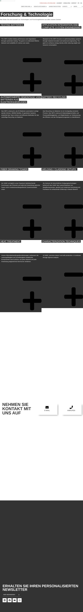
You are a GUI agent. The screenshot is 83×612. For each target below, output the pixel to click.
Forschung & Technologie (47, 3)
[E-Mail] (47, 407)
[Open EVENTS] (71, 6)
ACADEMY (59, 3)
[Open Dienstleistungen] (46, 6)
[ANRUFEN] (71, 407)
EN (81, 3)
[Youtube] (15, 600)
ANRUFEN (71, 410)
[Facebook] (10, 600)
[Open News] (82, 6)
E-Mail (47, 410)
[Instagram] (20, 600)
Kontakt (73, 3)
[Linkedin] (5, 600)
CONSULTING (66, 3)
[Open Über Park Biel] (31, 6)
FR (78, 3)
